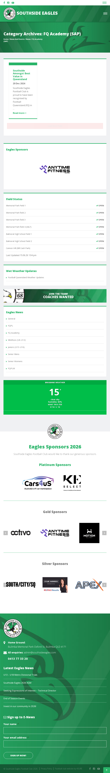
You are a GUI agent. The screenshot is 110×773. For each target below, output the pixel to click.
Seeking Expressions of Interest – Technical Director (29, 690)
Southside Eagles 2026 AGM (17, 682)
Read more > (19, 113)
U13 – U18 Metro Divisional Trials (20, 674)
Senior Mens (13, 354)
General (11, 318)
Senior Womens (15, 361)
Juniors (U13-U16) (16, 347)
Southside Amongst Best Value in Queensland (21, 75)
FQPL (10, 325)
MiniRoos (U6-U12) (17, 340)
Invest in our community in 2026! (19, 706)
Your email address (16, 737)
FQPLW (11, 368)
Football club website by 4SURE (68, 768)
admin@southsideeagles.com (40, 652)
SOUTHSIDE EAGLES (37, 13)
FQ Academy (14, 332)
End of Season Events (14, 698)
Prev (5, 533)
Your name (11, 724)
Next (104, 533)
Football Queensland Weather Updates (26, 277)
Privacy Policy (46, 768)
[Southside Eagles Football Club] (55, 628)
